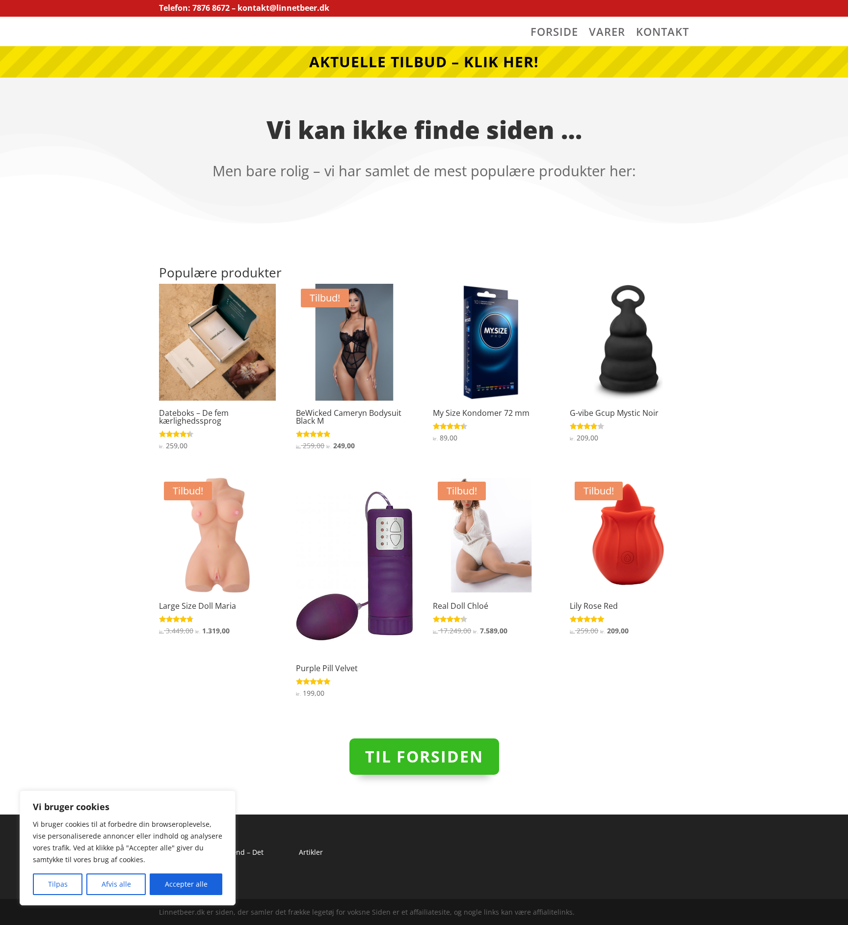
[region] (128, 847)
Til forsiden (424, 756)
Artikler (311, 852)
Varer (607, 33)
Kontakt (662, 33)
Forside (554, 33)
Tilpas (58, 884)
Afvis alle (116, 884)
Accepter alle (186, 884)
